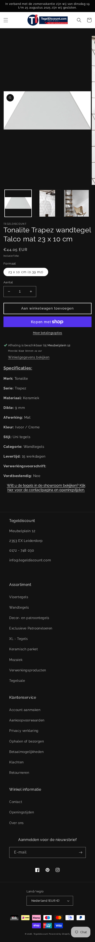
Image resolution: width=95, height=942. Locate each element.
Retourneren (19, 772)
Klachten (16, 762)
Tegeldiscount (40, 934)
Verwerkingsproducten (27, 670)
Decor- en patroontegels (29, 618)
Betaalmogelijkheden (26, 752)
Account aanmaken (25, 710)
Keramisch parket (23, 649)
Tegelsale (17, 681)
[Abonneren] (80, 852)
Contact (15, 802)
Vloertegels (18, 597)
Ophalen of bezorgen (26, 741)
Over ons (16, 823)
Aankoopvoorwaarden (27, 720)
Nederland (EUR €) (45, 900)
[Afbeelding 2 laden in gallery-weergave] (47, 203)
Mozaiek (15, 660)
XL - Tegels (18, 639)
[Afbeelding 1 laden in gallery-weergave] (18, 203)
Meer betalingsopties (47, 333)
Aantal (8, 282)
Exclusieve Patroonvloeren (30, 628)
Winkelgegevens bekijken (29, 357)
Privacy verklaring (24, 731)
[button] (6, 20)
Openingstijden (21, 812)
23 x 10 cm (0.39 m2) (25, 272)
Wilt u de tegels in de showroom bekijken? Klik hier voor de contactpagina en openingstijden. (46, 487)
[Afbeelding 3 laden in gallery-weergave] (76, 203)
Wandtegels (19, 607)
